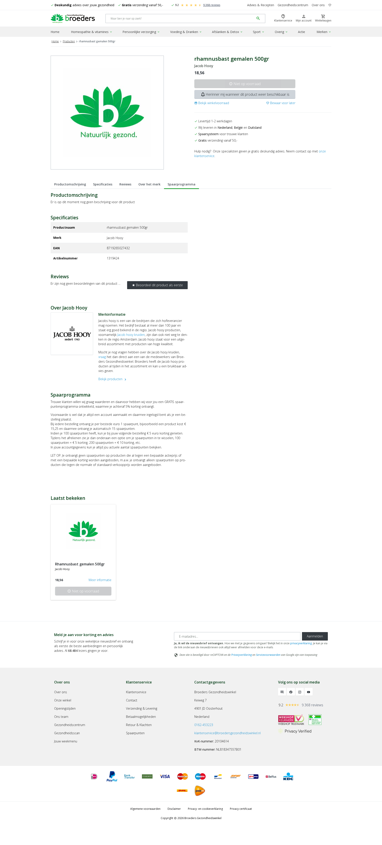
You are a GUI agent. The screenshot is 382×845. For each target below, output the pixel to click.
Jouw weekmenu (65, 741)
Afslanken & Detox (227, 32)
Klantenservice (136, 692)
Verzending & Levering (141, 708)
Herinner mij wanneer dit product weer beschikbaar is (244, 94)
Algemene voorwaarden (145, 809)
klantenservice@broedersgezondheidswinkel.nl (227, 733)
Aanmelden (315, 636)
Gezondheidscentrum (293, 5)
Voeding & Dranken (186, 32)
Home (55, 32)
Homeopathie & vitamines (92, 32)
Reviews (125, 184)
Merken (324, 32)
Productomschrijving (70, 184)
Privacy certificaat (241, 809)
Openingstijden (65, 708)
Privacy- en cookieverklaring (205, 809)
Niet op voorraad (245, 83)
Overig (281, 32)
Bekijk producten (112, 379)
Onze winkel (62, 700)
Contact (131, 700)
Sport (259, 32)
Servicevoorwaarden (268, 655)
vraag (102, 357)
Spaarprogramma (181, 184)
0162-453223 (203, 725)
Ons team (61, 717)
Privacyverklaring (241, 655)
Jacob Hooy (203, 66)
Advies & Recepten (260, 5)
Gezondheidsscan (67, 733)
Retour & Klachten (139, 725)
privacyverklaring (301, 643)
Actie (301, 32)
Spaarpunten (135, 733)
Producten (69, 41)
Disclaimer (174, 809)
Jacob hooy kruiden (131, 335)
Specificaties (102, 184)
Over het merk (149, 184)
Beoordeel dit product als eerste (157, 285)
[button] (211, 103)
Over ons (318, 5)
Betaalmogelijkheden (141, 717)
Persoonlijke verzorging (141, 32)
